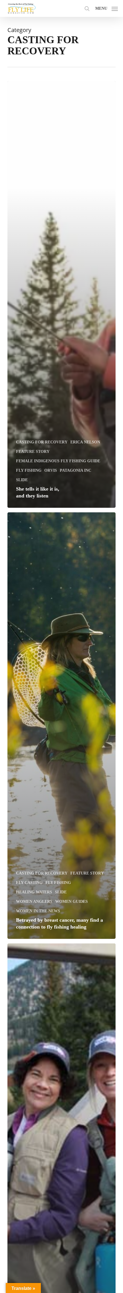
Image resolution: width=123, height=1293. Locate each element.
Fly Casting (29, 882)
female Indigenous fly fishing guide (58, 461)
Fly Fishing (28, 470)
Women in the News (38, 911)
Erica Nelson (85, 442)
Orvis (50, 470)
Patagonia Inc (75, 470)
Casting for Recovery (42, 442)
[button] (106, 7)
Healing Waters (34, 892)
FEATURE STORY (32, 451)
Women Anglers (34, 901)
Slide (22, 480)
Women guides (71, 901)
